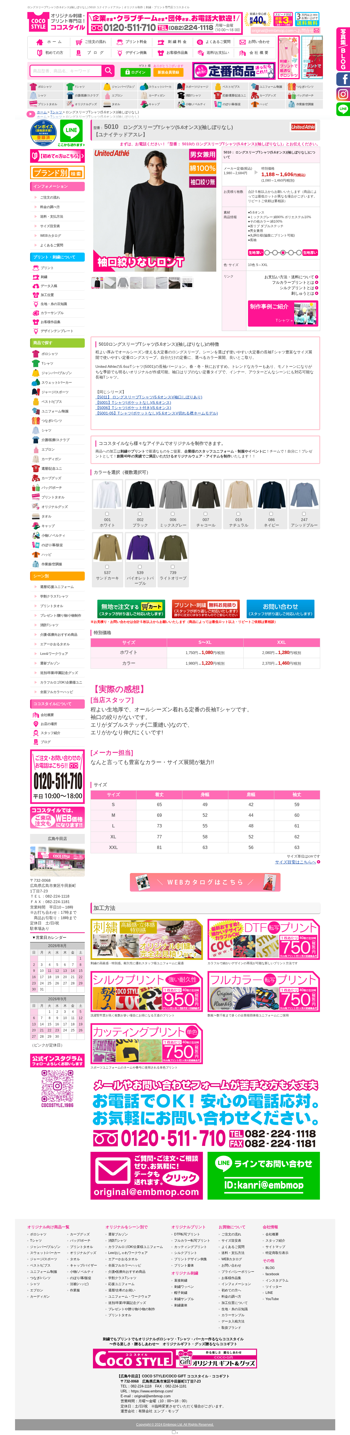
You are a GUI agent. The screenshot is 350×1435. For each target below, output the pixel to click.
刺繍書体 (180, 1305)
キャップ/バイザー (83, 1265)
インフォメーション (236, 1284)
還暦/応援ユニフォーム (54, 587)
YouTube (272, 1299)
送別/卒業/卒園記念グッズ (56, 673)
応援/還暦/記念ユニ (234, 95)
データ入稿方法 (232, 1321)
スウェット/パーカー (155, 90)
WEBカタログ (47, 236)
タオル (116, 104)
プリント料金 (136, 42)
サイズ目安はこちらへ (295, 862)
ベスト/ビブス (231, 86)
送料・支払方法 (48, 216)
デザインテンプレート (57, 331)
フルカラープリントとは (293, 282)
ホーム (55, 42)
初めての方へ (231, 1290)
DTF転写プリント (187, 1234)
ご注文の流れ (95, 42)
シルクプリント (185, 1253)
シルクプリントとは (297, 288)
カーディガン (157, 95)
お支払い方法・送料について (289, 277)
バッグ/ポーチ (305, 95)
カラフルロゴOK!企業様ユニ (58, 682)
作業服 (75, 1290)
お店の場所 (49, 724)
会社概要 (260, 53)
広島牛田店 (57, 838)
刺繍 (44, 277)
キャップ (154, 104)
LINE (269, 1293)
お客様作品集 (177, 53)
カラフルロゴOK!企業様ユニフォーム (135, 1247)
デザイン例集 (136, 53)
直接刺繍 (180, 1280)
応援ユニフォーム (121, 1284)
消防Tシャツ (193, 95)
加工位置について (234, 1303)
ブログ (96, 53)
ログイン (138, 72)
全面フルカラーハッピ (53, 692)
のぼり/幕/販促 (232, 104)
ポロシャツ (45, 86)
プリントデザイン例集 (190, 1259)
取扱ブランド (231, 1328)
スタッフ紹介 (50, 733)
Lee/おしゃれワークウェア (128, 1253)
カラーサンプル (52, 313)
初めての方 (54, 53)
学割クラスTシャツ (51, 596)
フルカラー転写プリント (192, 1240)
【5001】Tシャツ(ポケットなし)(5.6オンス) (133, 402)
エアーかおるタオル (52, 644)
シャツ (42, 95)
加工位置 (47, 295)
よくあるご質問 (218, 42)
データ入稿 (49, 286)
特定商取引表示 (277, 1253)
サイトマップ (275, 1247)
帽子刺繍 (180, 1293)
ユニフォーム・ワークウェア (129, 1296)
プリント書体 (184, 1265)
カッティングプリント (190, 1247)
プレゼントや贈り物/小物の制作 (131, 1309)
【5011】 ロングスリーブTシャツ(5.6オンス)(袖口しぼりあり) (148, 397)
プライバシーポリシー (237, 1272)
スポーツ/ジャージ (197, 86)
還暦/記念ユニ (52, 469)
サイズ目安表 (47, 226)
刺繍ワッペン (184, 1287)
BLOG (270, 1268)
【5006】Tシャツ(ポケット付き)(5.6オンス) (133, 408)
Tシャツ (80, 86)
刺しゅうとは (302, 293)
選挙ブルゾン (47, 663)
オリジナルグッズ (86, 104)
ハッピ (263, 104)
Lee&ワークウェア (51, 654)
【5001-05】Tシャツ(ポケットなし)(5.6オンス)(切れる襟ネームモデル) (156, 413)
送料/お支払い (218, 53)
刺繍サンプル (184, 1299)
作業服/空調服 (305, 104)
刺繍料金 (178, 42)
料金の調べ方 (47, 207)
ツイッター (274, 1287)
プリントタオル (47, 104)
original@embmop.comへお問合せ (283, 30)
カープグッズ (267, 95)
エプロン (117, 95)
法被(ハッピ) (79, 1284)
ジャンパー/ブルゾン (119, 90)
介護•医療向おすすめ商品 (55, 635)
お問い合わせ (259, 42)
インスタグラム (277, 1280)
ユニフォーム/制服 (270, 86)
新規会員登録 (168, 72)
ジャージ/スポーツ (55, 392)
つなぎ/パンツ (305, 86)
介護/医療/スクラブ (86, 95)
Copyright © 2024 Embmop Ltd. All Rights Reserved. (175, 1425)
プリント (47, 268)
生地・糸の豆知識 (54, 304)
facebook (272, 1274)
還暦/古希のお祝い (121, 1290)
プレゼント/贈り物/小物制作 (57, 615)
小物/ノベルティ (196, 104)
